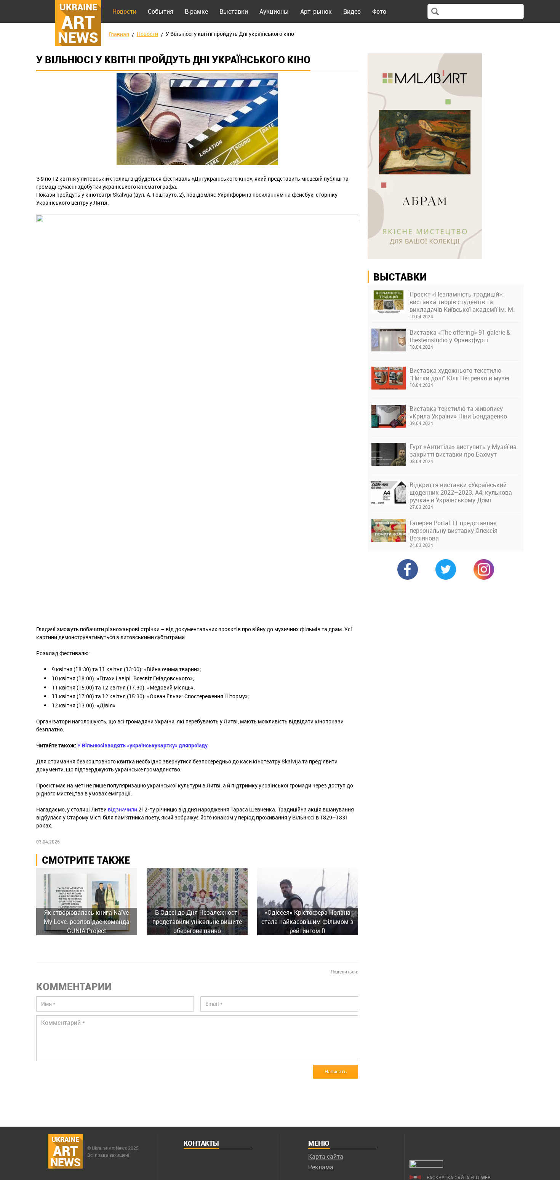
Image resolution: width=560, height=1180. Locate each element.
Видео (352, 11)
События (160, 11)
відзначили (122, 809)
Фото (379, 11)
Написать (336, 1071)
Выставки (233, 11)
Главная (119, 34)
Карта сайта (325, 1156)
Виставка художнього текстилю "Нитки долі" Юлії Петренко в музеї (459, 374)
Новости (124, 11)
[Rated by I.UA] (426, 1165)
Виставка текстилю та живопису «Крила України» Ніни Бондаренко (458, 412)
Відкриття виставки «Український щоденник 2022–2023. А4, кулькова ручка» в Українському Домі (461, 492)
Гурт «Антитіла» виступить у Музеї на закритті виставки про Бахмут (463, 450)
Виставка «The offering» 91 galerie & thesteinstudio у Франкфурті (460, 336)
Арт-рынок (316, 11)
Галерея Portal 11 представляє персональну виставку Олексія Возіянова (454, 530)
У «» (142, 745)
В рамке (196, 11)
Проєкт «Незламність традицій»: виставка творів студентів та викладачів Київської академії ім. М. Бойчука (462, 301)
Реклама (320, 1167)
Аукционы (274, 11)
